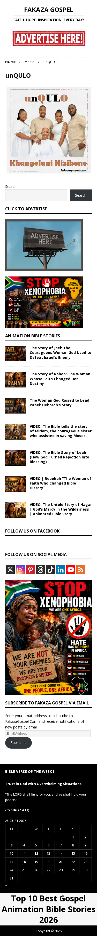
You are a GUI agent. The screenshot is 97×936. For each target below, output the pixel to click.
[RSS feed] (80, 569)
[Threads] (40, 569)
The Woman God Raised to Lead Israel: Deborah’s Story (59, 402)
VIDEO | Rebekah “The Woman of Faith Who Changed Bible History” (60, 483)
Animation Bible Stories (32, 336)
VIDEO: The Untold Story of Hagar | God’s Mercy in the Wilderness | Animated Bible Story (61, 509)
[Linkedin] (60, 569)
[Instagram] (20, 569)
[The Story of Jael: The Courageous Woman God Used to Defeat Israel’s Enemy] (15, 353)
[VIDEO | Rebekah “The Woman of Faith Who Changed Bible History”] (15, 484)
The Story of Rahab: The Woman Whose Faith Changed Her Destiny (60, 378)
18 (24, 861)
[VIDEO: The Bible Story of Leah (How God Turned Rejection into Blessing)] (15, 458)
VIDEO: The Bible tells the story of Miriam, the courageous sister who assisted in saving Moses (61, 431)
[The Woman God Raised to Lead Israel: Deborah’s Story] (15, 406)
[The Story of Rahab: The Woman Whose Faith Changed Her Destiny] (15, 379)
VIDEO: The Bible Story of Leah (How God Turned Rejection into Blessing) (59, 457)
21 (61, 861)
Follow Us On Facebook (32, 531)
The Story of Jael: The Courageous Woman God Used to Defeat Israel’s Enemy (60, 352)
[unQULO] (48, 170)
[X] (10, 569)
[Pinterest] (30, 569)
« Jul (8, 885)
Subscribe (19, 742)
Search (11, 186)
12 (36, 853)
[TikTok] (50, 569)
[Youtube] (70, 569)
